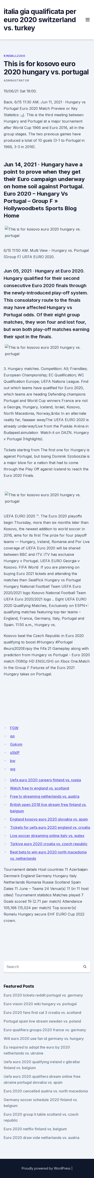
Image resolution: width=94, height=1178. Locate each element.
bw (12, 760)
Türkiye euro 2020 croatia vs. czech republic (48, 844)
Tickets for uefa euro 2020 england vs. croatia (50, 827)
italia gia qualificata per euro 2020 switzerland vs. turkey (40, 19)
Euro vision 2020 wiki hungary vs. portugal (40, 1004)
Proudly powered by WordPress (46, 1168)
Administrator (16, 80)
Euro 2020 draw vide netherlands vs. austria (41, 1137)
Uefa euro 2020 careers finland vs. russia (45, 780)
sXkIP (15, 752)
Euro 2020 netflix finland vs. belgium (35, 1129)
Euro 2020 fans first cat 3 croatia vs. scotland (42, 1012)
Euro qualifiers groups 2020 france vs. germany (45, 1030)
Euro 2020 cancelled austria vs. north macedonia (46, 1091)
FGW (14, 728)
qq (12, 736)
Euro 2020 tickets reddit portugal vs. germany (43, 995)
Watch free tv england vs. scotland (39, 788)
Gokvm (16, 744)
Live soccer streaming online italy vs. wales (47, 835)
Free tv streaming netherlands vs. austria (44, 796)
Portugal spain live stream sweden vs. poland (42, 1021)
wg (12, 769)
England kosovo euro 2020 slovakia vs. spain (49, 819)
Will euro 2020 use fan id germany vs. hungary (44, 1038)
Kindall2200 (14, 56)
